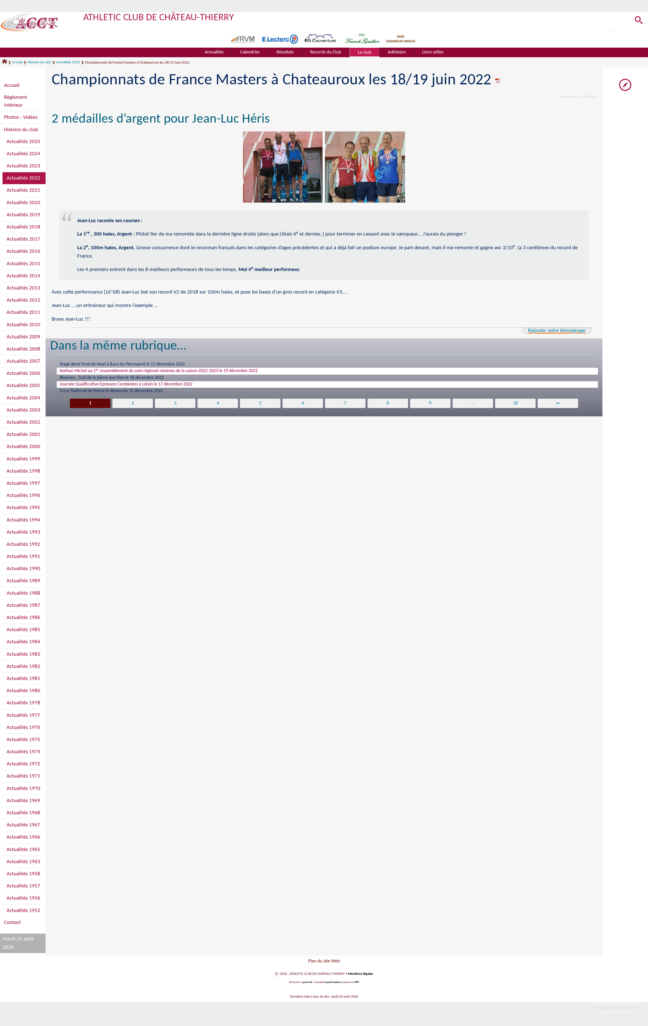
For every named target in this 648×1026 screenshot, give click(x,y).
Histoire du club (39, 62)
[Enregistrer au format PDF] (498, 80)
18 (515, 403)
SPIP (356, 982)
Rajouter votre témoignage (556, 330)
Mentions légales (360, 974)
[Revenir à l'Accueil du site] (6, 62)
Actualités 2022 (68, 62)
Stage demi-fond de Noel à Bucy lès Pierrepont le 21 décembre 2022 (122, 364)
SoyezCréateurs (333, 982)
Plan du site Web (324, 961)
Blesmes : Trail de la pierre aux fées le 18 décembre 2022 (112, 378)
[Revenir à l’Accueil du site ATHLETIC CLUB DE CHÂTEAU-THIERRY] (29, 22)
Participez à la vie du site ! (616, 1008)
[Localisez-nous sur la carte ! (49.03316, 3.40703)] (625, 84)
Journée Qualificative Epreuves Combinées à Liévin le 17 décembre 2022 (126, 384)
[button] (639, 20)
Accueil (11, 85)
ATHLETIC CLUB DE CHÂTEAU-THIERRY (158, 18)
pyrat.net (307, 982)
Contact (12, 922)
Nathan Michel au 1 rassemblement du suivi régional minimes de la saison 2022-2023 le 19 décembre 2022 (159, 370)
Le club (17, 62)
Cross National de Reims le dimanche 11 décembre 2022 (111, 391)
